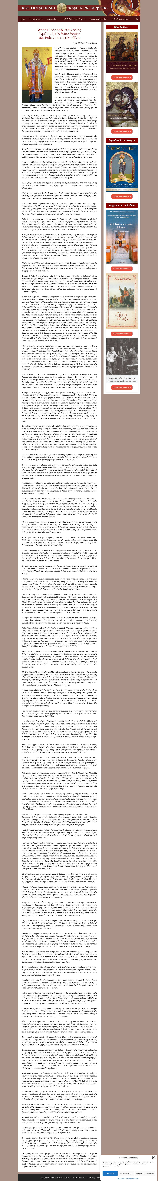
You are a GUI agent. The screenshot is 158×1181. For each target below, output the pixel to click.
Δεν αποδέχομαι (126, 1173)
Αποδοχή (110, 1173)
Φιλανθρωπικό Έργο (120, 19)
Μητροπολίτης (35, 19)
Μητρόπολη (51, 19)
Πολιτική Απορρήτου (132, 1178)
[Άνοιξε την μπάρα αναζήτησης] (137, 19)
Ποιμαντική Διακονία (98, 19)
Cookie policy (121, 1178)
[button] (154, 1158)
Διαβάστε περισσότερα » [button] (122, 77)
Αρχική (22, 19)
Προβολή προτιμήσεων (145, 1173)
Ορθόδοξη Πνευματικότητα (73, 19)
